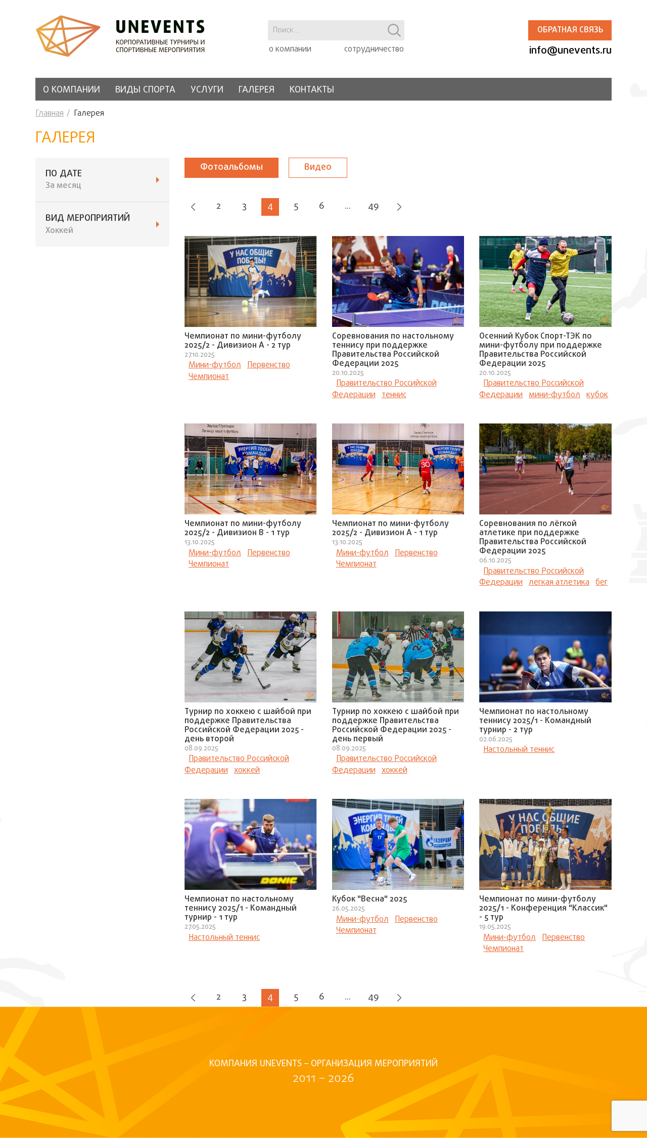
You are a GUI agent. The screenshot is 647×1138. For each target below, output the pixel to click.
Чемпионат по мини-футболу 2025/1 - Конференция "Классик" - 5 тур (543, 908)
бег (601, 583)
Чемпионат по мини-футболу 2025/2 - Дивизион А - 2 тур (242, 341)
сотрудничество (374, 49)
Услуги (207, 90)
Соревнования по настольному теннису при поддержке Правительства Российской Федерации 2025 (393, 350)
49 (373, 206)
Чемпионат (209, 377)
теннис (394, 395)
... (348, 206)
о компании (290, 49)
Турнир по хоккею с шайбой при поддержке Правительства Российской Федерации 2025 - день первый (395, 725)
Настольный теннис (518, 750)
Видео (318, 167)
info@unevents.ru (570, 51)
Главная (49, 114)
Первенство (268, 365)
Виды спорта (145, 90)
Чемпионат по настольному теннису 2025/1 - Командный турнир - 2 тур (535, 721)
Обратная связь (570, 30)
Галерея (256, 90)
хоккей (247, 771)
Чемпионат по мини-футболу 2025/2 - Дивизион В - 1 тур (242, 528)
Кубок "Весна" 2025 (369, 899)
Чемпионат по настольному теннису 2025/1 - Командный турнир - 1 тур (240, 908)
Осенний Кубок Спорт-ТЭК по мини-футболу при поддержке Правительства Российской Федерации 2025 (540, 350)
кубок (597, 395)
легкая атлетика (559, 583)
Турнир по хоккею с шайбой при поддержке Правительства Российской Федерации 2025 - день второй (247, 725)
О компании (71, 90)
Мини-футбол (215, 365)
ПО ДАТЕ (63, 180)
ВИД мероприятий (87, 224)
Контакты (312, 90)
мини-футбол (554, 395)
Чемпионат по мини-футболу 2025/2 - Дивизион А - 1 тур (390, 528)
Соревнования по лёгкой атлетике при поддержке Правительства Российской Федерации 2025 (532, 537)
